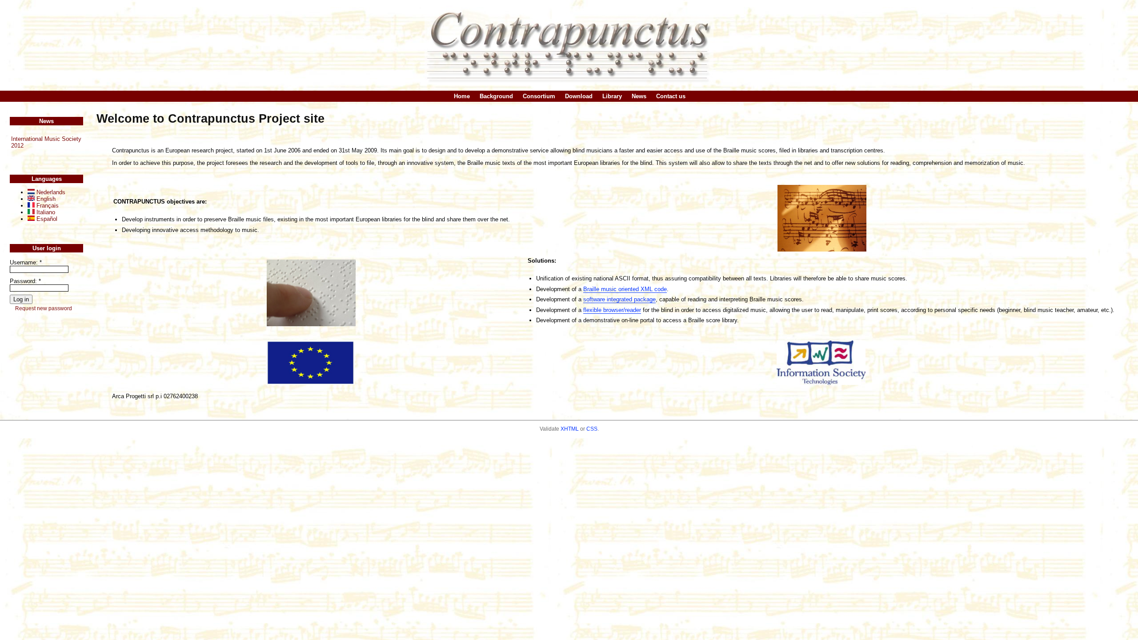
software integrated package (619, 299)
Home (462, 96)
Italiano (45, 212)
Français (47, 205)
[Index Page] (569, 45)
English (45, 199)
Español (46, 219)
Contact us (670, 96)
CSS (591, 429)
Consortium (539, 96)
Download (579, 96)
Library (612, 96)
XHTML (570, 429)
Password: (25, 281)
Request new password (43, 308)
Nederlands (50, 192)
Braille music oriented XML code (625, 289)
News (639, 96)
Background (496, 96)
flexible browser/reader (612, 310)
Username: (26, 262)
